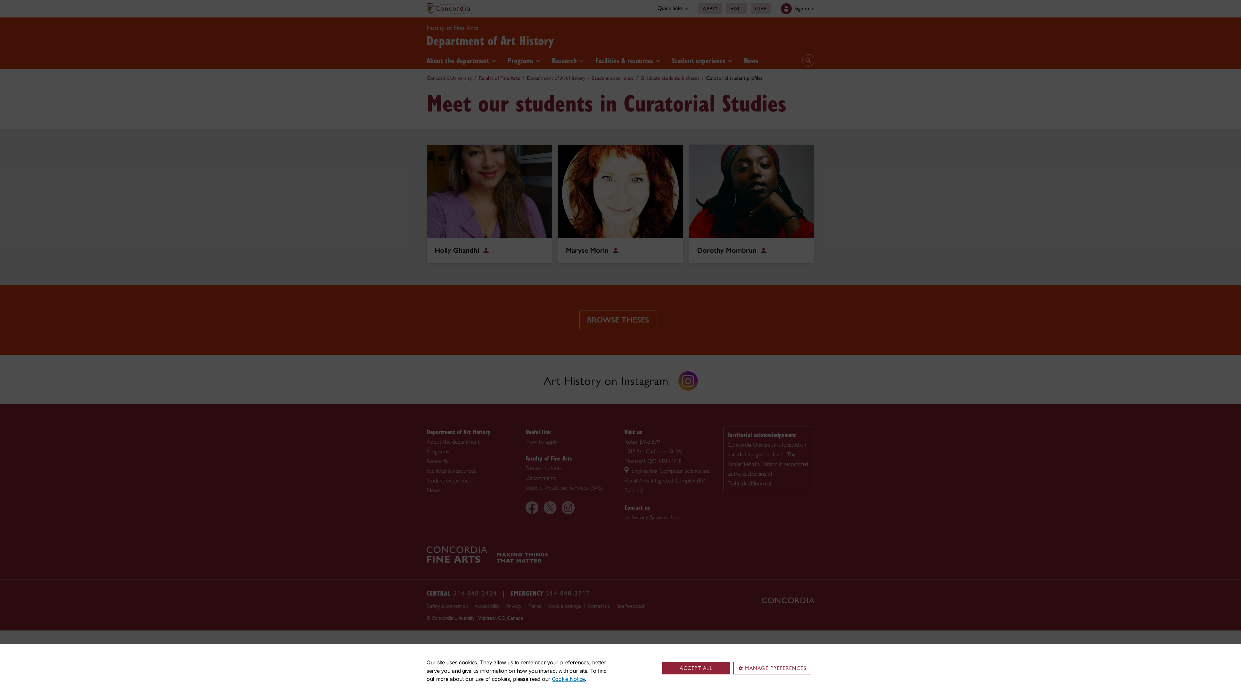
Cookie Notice (568, 679)
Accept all (696, 668)
